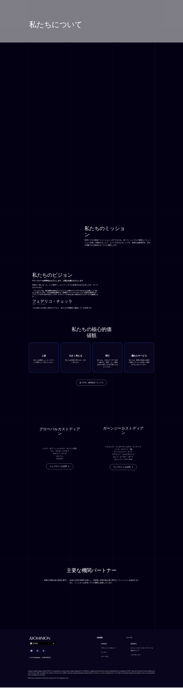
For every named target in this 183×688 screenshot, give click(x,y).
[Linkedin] (31, 650)
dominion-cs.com (64, 678)
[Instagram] (37, 650)
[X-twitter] (43, 650)
